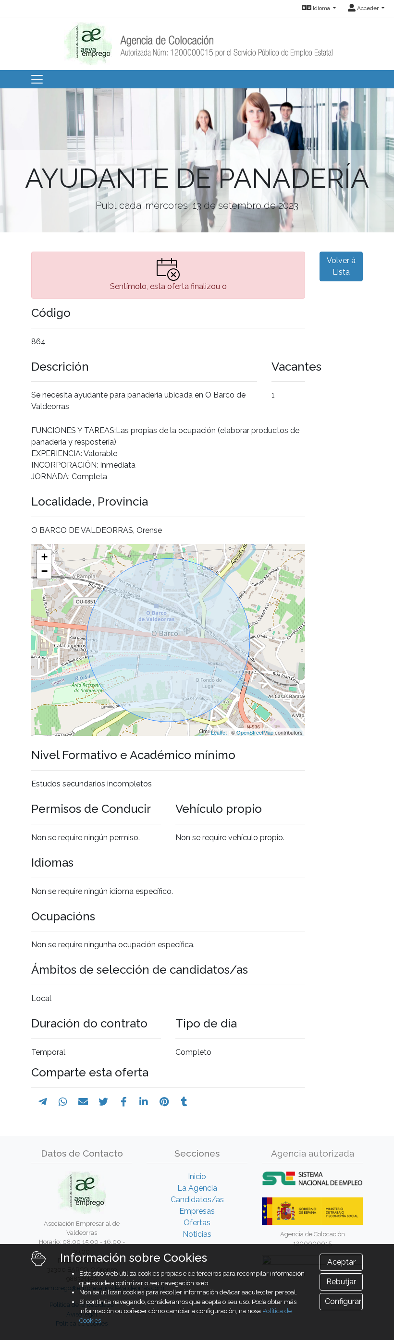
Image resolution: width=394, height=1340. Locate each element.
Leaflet (219, 732)
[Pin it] (164, 1102)
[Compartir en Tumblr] (184, 1102)
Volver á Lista (341, 266)
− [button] (44, 571)
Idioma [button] (321, 8)
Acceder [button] (368, 8)
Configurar (343, 1301)
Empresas (197, 1211)
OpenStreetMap (254, 732)
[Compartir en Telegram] (42, 1102)
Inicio (197, 1176)
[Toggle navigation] (37, 79)
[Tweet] (103, 1102)
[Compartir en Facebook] (124, 1102)
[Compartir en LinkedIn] (143, 1102)
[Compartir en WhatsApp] (63, 1102)
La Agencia (197, 1188)
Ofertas (197, 1222)
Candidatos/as (197, 1199)
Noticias (197, 1234)
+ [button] (44, 557)
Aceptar (341, 1262)
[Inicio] (197, 40)
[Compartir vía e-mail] (83, 1102)
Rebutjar (341, 1281)
